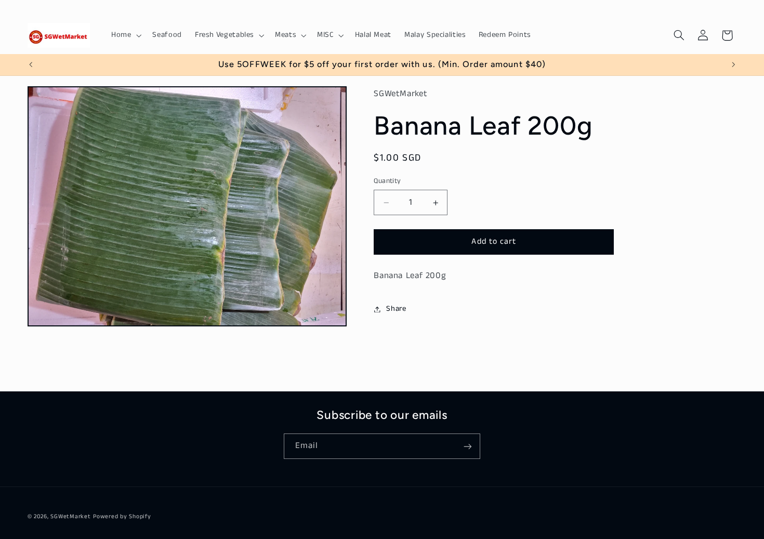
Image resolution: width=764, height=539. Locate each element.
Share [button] (396, 309)
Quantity (387, 181)
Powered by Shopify (122, 516)
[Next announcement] (733, 64)
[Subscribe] (468, 446)
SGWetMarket (70, 516)
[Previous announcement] (30, 64)
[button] (125, 35)
